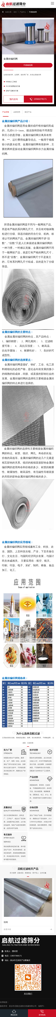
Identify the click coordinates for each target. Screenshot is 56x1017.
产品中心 (23, 12)
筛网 (6, 922)
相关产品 (28, 112)
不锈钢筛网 (33, 12)
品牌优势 (16, 112)
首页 (15, 12)
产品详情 (5, 112)
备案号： (42, 1006)
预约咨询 (14, 99)
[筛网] (28, 897)
